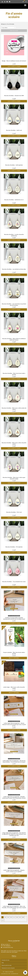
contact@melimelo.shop (7, 947)
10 (23, 917)
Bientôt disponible (14, 658)
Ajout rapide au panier (14, 66)
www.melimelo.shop (5, 973)
